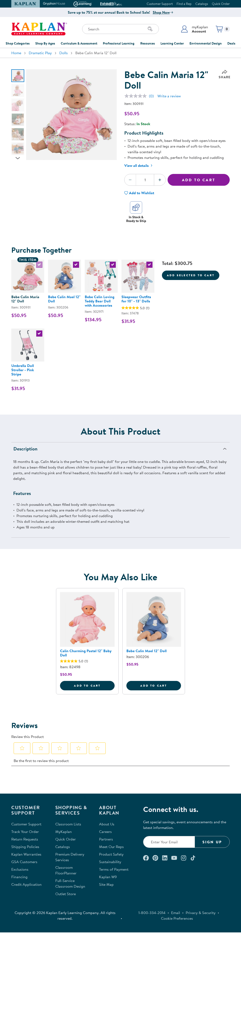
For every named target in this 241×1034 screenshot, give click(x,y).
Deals (231, 43)
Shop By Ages (45, 43)
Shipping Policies (25, 846)
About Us (106, 824)
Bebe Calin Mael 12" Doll (64, 299)
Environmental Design (205, 43)
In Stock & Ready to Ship (136, 219)
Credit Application (26, 884)
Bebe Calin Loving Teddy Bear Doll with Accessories (99, 301)
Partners (106, 839)
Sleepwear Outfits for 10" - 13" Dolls (136, 299)
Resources (147, 43)
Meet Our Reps (111, 846)
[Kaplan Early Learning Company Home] (39, 29)
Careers (105, 831)
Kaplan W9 (108, 876)
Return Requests (24, 839)
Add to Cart (198, 179)
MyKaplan (63, 831)
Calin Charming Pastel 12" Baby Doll (86, 653)
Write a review (169, 96)
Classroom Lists (68, 824)
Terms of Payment (114, 869)
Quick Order (221, 3)
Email (175, 912)
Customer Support (160, 3)
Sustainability (110, 861)
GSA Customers (24, 861)
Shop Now (161, 12)
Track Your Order (25, 831)
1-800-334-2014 (151, 912)
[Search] (150, 29)
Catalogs (201, 3)
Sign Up (212, 842)
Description (25, 448)
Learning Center (172, 43)
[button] (194, 29)
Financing (19, 876)
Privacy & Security (201, 912)
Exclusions (19, 869)
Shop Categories (18, 43)
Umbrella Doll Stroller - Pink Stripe (22, 370)
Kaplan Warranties (26, 854)
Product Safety (111, 854)
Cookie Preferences (177, 918)
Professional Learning (118, 43)
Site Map (106, 884)
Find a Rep (184, 3)
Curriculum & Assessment (79, 43)
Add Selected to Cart (190, 275)
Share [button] (224, 77)
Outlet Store (65, 893)
